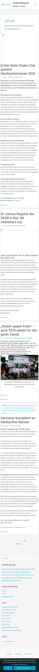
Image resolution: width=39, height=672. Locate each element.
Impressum (18, 654)
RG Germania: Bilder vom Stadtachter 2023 (13, 527)
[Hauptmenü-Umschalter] (35, 5)
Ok (8, 668)
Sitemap (9, 654)
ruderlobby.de (21, 3)
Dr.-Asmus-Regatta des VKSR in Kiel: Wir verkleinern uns (17, 218)
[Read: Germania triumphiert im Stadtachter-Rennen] (19, 409)
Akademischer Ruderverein (10, 607)
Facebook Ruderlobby (8, 613)
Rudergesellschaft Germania (10, 627)
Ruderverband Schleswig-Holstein (11, 630)
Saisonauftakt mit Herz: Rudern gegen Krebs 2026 (16, 572)
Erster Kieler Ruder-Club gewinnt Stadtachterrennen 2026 (18, 569)
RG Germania (15, 200)
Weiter (19, 544)
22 (25, 540)
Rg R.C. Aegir (5, 624)
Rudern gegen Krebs (19, 338)
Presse (4, 593)
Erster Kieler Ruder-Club (9, 610)
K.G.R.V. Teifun (6, 615)
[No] (37, 665)
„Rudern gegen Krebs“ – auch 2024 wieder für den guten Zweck (19, 330)
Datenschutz (29, 654)
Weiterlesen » (5, 205)
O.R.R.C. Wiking (6, 621)
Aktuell (10, 77)
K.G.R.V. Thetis (6, 618)
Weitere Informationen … (24, 668)
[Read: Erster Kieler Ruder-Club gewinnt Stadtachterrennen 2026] (19, 48)
